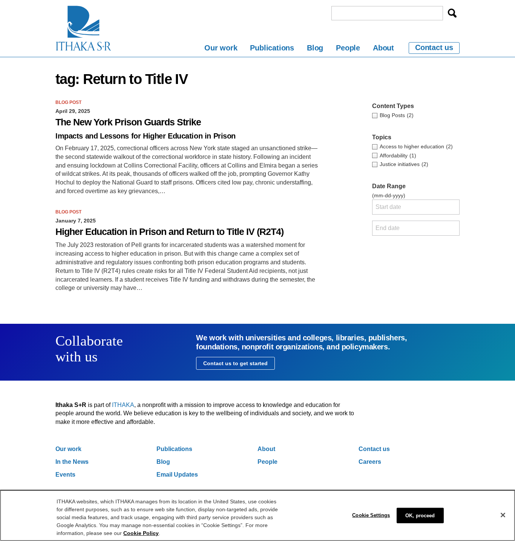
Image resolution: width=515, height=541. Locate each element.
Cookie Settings (371, 515)
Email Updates (177, 474)
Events (65, 474)
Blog (315, 48)
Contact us (434, 47)
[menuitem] (221, 49)
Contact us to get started (235, 363)
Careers (370, 462)
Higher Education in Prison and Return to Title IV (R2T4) (169, 232)
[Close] (503, 515)
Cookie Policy (141, 533)
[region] (257, 515)
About (383, 48)
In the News (72, 462)
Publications (272, 48)
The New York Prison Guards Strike (128, 122)
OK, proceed (420, 515)
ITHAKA (123, 405)
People (348, 48)
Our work (220, 48)
